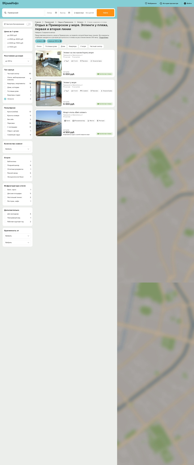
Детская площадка (19, 194)
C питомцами (19, 127)
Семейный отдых (19, 135)
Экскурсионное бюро (19, 177)
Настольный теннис (19, 197)
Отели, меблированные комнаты (19, 78)
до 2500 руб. (12, 35)
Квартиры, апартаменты (19, 84)
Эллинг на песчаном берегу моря (78, 52)
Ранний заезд (19, 173)
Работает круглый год (19, 222)
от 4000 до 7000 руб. (15, 43)
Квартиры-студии (19, 95)
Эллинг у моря (69, 82)
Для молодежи (19, 214)
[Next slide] (59, 63)
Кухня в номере (19, 116)
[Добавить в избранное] (59, 53)
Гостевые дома (19, 91)
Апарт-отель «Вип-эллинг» (75, 112)
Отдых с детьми (19, 131)
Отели (39, 46)
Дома (63, 46)
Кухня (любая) (19, 112)
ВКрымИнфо (10, 3)
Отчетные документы (19, 169)
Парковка (19, 123)
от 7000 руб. (12, 47)
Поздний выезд (19, 165)
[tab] (46, 74)
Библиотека (19, 162)
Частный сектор (19, 74)
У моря (83, 46)
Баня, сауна (19, 190)
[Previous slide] (38, 63)
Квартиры (72, 46)
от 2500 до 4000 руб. (15, 39)
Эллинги (19, 99)
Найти (105, 13)
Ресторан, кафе (19, 201)
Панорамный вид (19, 218)
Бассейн (19, 119)
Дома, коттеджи (19, 87)
